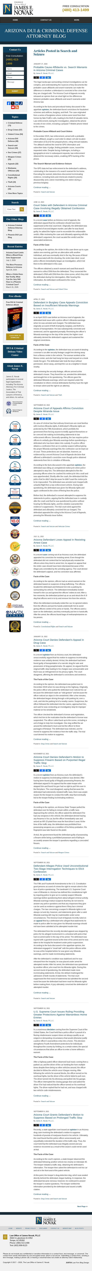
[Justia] (21, 103)
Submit (15, 91)
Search (22, 209)
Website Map (67, 1228)
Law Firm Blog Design (77, 1263)
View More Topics (15, 193)
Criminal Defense (15, 124)
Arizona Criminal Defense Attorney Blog (15, 227)
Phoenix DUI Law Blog (15, 236)
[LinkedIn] (17, 103)
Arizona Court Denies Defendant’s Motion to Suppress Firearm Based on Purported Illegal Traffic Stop (59, 760)
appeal (39, 921)
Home (15, 20)
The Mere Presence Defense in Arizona (14, 266)
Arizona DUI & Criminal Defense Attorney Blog (18, 8)
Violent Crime (63, 289)
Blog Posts (79, 1228)
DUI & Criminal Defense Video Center (14, 351)
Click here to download (15, 337)
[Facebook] (9, 103)
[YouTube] (13, 107)
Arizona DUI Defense (13, 140)
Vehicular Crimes (64, 526)
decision (51, 1030)
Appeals (13, 164)
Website (19, 1228)
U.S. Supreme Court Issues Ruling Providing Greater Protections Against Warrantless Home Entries (60, 1014)
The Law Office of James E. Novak (36, 1262)
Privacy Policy (30, 1228)
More (76, 20)
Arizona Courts (14, 187)
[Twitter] (12, 103)
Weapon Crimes (63, 852)
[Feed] (17, 107)
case (45, 220)
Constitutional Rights (48, 626)
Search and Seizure (48, 192)
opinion (45, 110)
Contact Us (45, 20)
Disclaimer (43, 1228)
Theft (60, 395)
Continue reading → (42, 187)
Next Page (81, 1206)
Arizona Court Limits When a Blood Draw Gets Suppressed (15, 255)
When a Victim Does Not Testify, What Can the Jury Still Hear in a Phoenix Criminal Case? (14, 279)
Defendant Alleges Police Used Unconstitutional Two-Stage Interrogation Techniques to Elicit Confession (61, 868)
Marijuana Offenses (13, 169)
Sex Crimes (14, 152)
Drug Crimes (45, 744)
